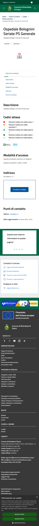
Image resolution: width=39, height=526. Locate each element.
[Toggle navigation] (4, 8)
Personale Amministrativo (9, 362)
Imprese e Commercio (8, 381)
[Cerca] (35, 8)
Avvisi (3, 420)
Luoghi (25, 16)
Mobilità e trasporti (7, 386)
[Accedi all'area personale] (32, 2)
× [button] (37, 497)
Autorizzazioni (6, 405)
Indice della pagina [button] (12, 73)
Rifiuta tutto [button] (19, 519)
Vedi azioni (16, 44)
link (2, 510)
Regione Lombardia (9, 2)
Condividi (7, 44)
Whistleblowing (6, 493)
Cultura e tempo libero (8, 377)
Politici (3, 360)
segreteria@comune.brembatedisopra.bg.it (19, 457)
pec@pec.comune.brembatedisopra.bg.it (17, 460)
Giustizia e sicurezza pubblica (10, 398)
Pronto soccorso (7, 19)
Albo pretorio (5, 491)
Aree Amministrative (8, 353)
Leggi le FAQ (5, 477)
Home (4, 16)
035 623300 (17, 462)
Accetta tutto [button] (19, 514)
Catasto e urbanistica (8, 384)
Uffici (3, 355)
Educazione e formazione (9, 396)
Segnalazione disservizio (9, 474)
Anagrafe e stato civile (8, 375)
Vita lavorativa (6, 379)
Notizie (3, 415)
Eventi (3, 431)
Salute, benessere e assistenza (11, 403)
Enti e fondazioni (6, 358)
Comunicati (5, 417)
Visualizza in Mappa (19, 189)
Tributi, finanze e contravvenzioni (12, 401)
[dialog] (19, 510)
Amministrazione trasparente (10, 489)
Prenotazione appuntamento (10, 472)
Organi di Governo (7, 351)
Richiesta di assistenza (8, 479)
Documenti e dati (6, 365)
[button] (19, 523)
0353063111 (14, 214)
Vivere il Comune (14, 16)
